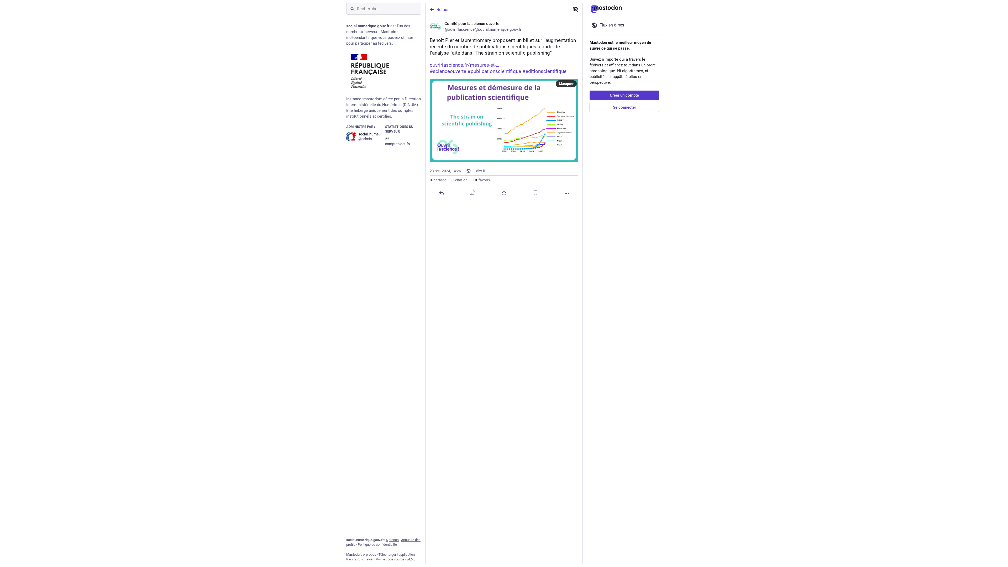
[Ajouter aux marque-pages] (535, 193)
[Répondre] (441, 193)
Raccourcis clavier (360, 559)
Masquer (566, 84)
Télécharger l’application (397, 554)
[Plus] (567, 193)
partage (438, 180)
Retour (443, 9)
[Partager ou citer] (472, 193)
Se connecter (624, 107)
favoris (481, 180)
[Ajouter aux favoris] (504, 193)
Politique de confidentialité (377, 545)
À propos (392, 540)
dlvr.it (480, 171)
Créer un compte (624, 95)
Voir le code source (390, 559)
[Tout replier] (575, 9)
